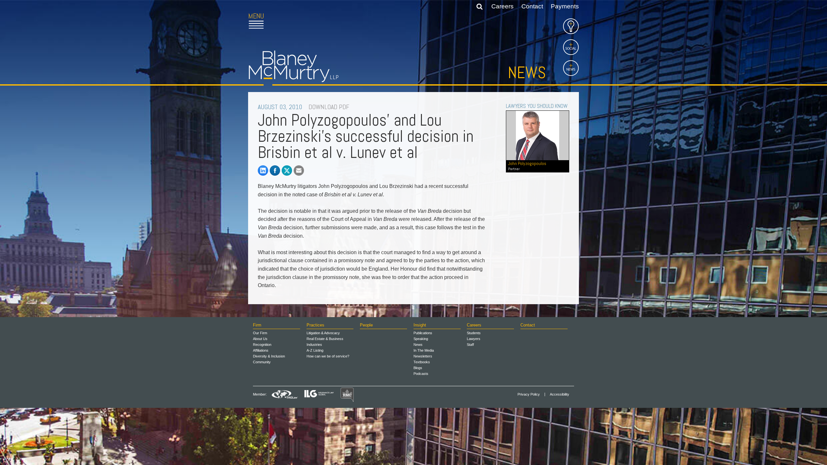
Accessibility (559, 394)
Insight (420, 325)
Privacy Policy (529, 394)
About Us (260, 339)
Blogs (418, 368)
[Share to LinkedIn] (263, 170)
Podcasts (421, 374)
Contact (532, 6)
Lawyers (473, 339)
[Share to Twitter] (287, 170)
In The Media (424, 350)
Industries (314, 344)
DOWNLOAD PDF (329, 107)
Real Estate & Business (325, 339)
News (527, 72)
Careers (502, 6)
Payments (565, 6)
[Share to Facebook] (275, 170)
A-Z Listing (315, 350)
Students (474, 333)
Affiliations (260, 350)
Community (262, 362)
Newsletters (423, 356)
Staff (470, 344)
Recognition (262, 344)
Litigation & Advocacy (323, 333)
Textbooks (422, 362)
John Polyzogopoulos (527, 165)
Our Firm (260, 333)
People (366, 325)
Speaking (421, 339)
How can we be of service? (328, 356)
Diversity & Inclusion (269, 356)
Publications (423, 333)
